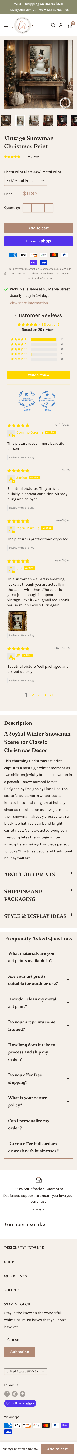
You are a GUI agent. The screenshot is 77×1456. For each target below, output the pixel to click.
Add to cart (38, 228)
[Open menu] (6, 25)
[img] (18, 425)
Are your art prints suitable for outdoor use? (33, 979)
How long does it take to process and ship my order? (31, 1052)
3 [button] (39, 695)
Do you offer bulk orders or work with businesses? (33, 1147)
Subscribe (19, 1352)
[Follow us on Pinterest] (22, 1394)
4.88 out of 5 (49, 324)
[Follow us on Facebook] (7, 1394)
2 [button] (33, 695)
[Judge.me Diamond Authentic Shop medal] (26, 399)
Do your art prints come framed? (31, 1025)
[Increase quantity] (49, 208)
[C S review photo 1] (17, 621)
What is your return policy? (28, 1101)
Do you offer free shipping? (25, 1078)
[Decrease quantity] (27, 208)
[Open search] (53, 25)
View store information (29, 303)
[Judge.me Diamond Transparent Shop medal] (47, 399)
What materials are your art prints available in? (32, 957)
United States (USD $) (22, 1371)
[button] (19, 339)
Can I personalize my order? (28, 1124)
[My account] (61, 25)
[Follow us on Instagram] (15, 1394)
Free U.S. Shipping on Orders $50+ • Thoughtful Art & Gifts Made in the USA (38, 7)
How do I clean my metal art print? (32, 1002)
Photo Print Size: (32, 171)
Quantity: (12, 207)
